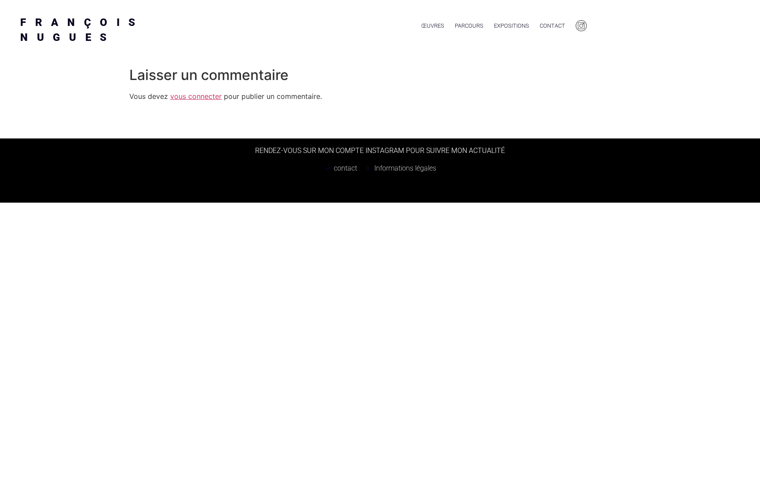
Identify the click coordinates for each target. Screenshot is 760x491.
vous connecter (196, 96)
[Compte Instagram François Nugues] (581, 26)
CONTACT (552, 25)
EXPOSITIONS (511, 25)
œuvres (432, 25)
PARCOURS (469, 25)
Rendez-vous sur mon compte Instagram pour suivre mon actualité (380, 150)
